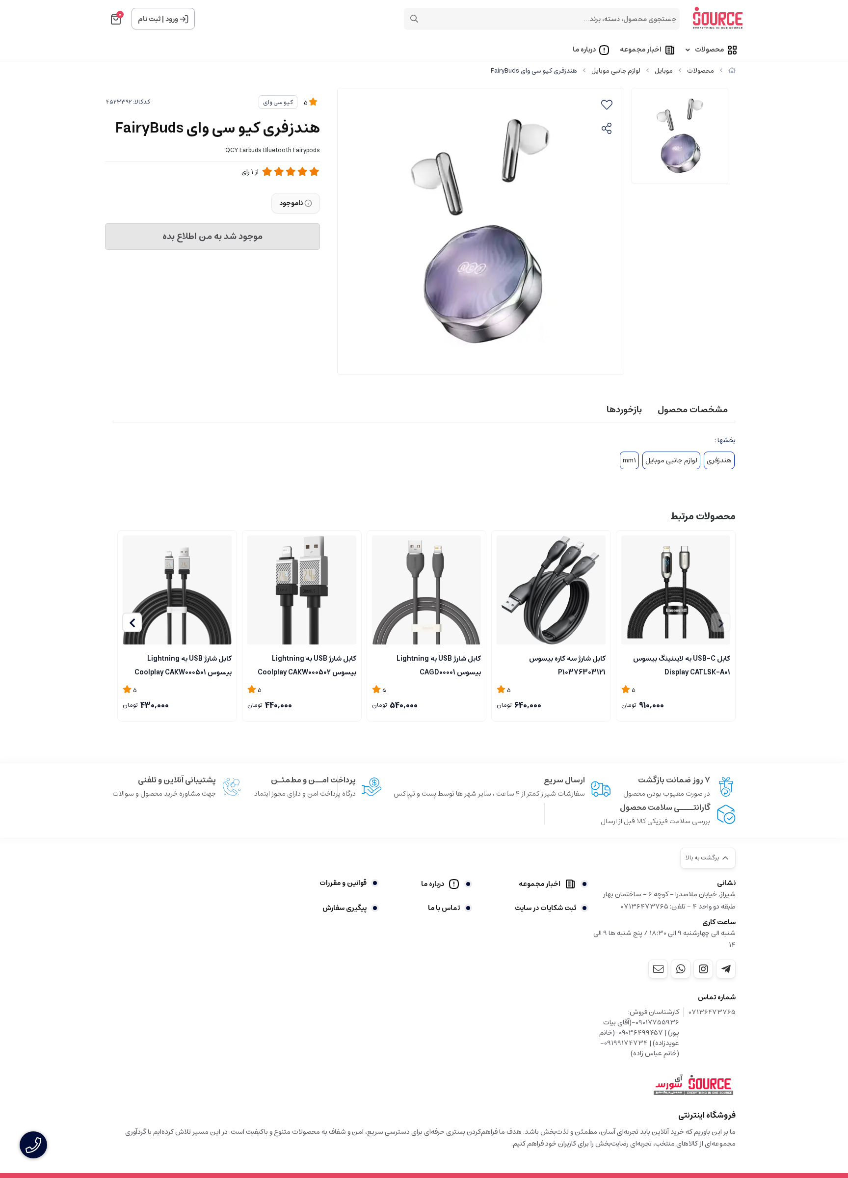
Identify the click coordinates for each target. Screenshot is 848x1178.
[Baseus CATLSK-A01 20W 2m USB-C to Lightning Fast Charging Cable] (675, 589)
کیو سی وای (278, 102)
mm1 (629, 460)
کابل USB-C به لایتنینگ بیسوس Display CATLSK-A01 (681, 664)
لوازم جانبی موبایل (615, 71)
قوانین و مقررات (343, 883)
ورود (171, 19)
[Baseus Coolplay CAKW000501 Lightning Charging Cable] (177, 589)
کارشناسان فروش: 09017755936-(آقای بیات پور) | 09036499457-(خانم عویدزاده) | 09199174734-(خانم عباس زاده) (639, 1033)
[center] (414, 18)
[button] (132, 622)
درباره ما (584, 50)
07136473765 (712, 1012)
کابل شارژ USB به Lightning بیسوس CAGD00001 (439, 664)
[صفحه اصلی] (732, 71)
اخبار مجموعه (641, 50)
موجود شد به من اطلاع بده (212, 236)
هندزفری (719, 460)
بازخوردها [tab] (624, 410)
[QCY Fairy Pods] (693, 1085)
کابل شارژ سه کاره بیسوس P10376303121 (567, 664)
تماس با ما (444, 908)
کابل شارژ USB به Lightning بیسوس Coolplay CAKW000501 (183, 664)
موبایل (664, 71)
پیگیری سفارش (344, 908)
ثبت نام (149, 19)
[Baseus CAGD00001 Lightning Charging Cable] (551, 589)
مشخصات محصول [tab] (693, 410)
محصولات (709, 50)
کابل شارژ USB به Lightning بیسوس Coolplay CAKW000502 (307, 664)
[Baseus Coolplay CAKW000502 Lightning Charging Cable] (301, 589)
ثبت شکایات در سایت (545, 908)
